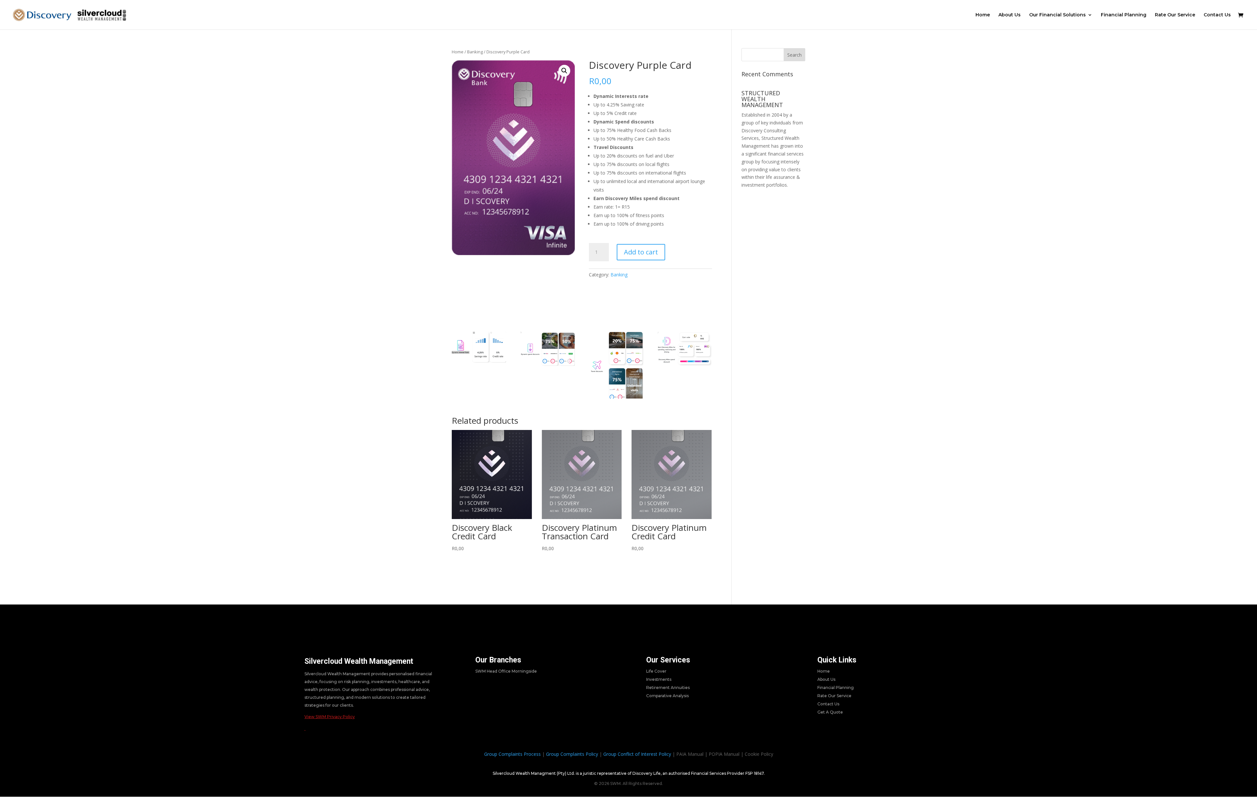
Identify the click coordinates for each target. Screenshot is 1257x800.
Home (982, 15)
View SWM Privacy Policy (329, 716)
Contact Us (1217, 15)
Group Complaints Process (512, 754)
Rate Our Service (1175, 15)
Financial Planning (1123, 15)
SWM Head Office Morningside (506, 671)
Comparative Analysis (667, 695)
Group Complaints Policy (572, 754)
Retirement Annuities (668, 687)
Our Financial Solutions (1057, 15)
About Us (1009, 15)
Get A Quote (830, 712)
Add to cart (641, 252)
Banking (475, 52)
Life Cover (656, 671)
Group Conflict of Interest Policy (637, 754)
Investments (658, 679)
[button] (564, 71)
